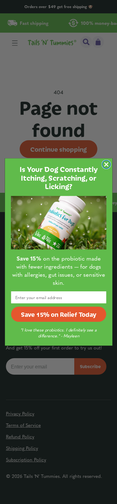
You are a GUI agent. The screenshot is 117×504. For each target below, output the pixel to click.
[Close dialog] (106, 164)
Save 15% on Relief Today (58, 314)
